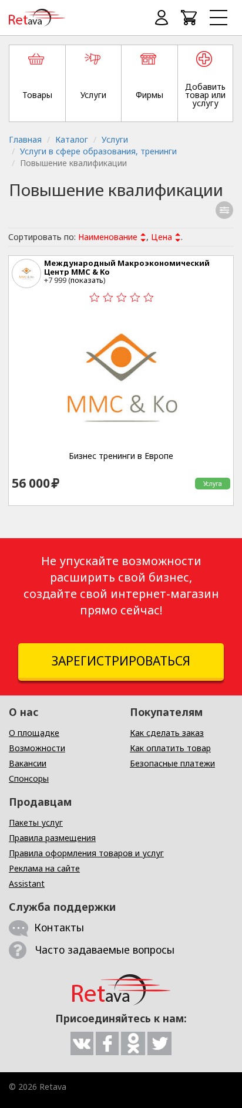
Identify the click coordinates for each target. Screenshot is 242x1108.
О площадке (34, 732)
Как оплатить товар (170, 748)
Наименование (107, 236)
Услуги (115, 139)
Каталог (71, 139)
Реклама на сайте (44, 868)
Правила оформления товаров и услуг (86, 853)
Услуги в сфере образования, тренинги (98, 151)
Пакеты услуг (36, 822)
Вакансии (27, 763)
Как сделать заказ (167, 732)
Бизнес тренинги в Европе (121, 456)
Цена (161, 236)
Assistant (27, 883)
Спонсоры (29, 778)
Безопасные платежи (172, 763)
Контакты (59, 927)
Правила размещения (52, 837)
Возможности (37, 748)
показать (86, 280)
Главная (25, 139)
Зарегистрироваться (121, 661)
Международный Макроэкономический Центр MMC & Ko (127, 267)
